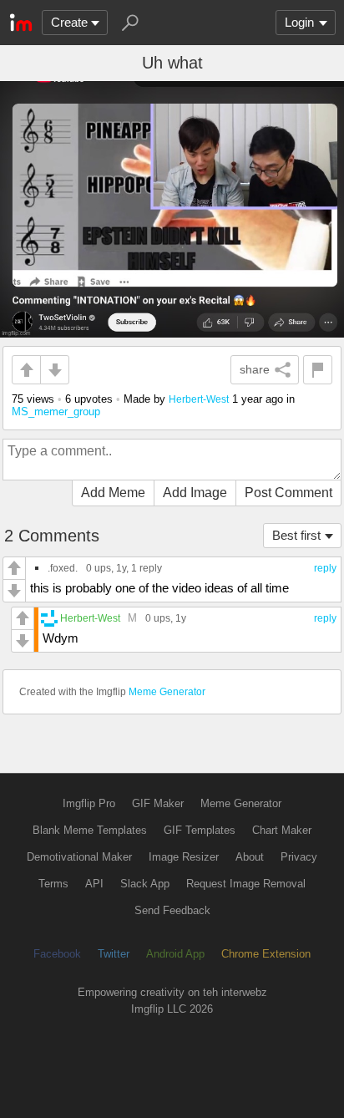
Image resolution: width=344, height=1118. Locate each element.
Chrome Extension (266, 954)
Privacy (299, 857)
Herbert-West (199, 399)
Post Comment (288, 492)
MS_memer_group (56, 411)
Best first (296, 535)
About (249, 857)
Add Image (195, 492)
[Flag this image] (317, 369)
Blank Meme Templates (90, 830)
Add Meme (113, 492)
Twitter (113, 954)
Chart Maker (281, 830)
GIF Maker (158, 803)
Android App (175, 954)
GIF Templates (199, 830)
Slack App (144, 883)
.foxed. (63, 567)
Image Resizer (184, 857)
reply (325, 568)
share (255, 369)
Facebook (57, 954)
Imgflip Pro (89, 803)
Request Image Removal (246, 883)
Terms (53, 883)
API (94, 883)
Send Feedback (172, 910)
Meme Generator (167, 692)
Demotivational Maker (79, 857)
